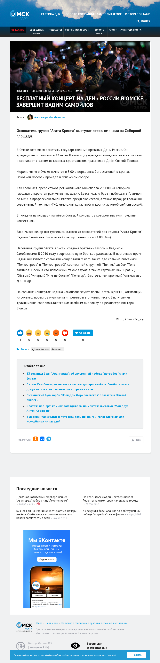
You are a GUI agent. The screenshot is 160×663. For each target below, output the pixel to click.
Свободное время (37, 31)
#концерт (58, 349)
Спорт (113, 29)
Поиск (145, 21)
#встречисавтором (77, 29)
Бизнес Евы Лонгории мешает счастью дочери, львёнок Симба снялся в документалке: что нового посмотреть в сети (46, 514)
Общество (17, 29)
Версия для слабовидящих (97, 646)
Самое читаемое (109, 14)
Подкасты (55, 29)
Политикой (111, 655)
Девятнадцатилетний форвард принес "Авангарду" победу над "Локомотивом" (42, 498)
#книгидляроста (130, 29)
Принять (137, 655)
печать (79, 91)
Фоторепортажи (137, 14)
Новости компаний (79, 14)
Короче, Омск (99, 31)
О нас (39, 623)
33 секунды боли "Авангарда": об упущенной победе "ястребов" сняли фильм (111, 512)
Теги (24, 349)
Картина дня (50, 14)
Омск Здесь (19, 15)
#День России (41, 349)
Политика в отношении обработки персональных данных (94, 623)
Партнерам (52, 623)
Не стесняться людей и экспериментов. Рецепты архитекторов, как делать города (110, 498)
